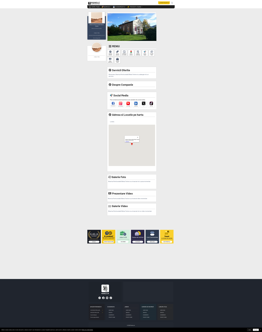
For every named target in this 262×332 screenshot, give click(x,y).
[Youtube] (107, 298)
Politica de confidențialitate (87, 329)
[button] (172, 3)
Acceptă (256, 329)
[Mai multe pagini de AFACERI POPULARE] (102, 312)
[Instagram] (99, 298)
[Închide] (260, 330)
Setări (249, 329)
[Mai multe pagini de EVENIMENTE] (125, 6)
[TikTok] (111, 298)
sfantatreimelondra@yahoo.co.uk (97, 35)
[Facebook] (103, 298)
